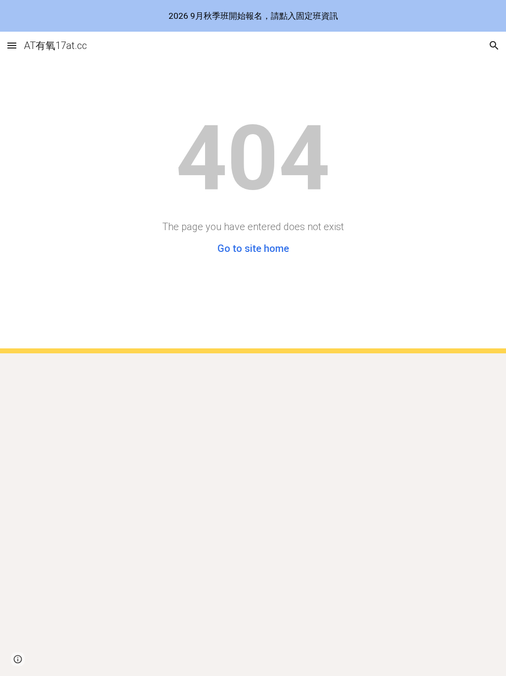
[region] (253, 16)
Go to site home (253, 248)
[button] (12, 45)
